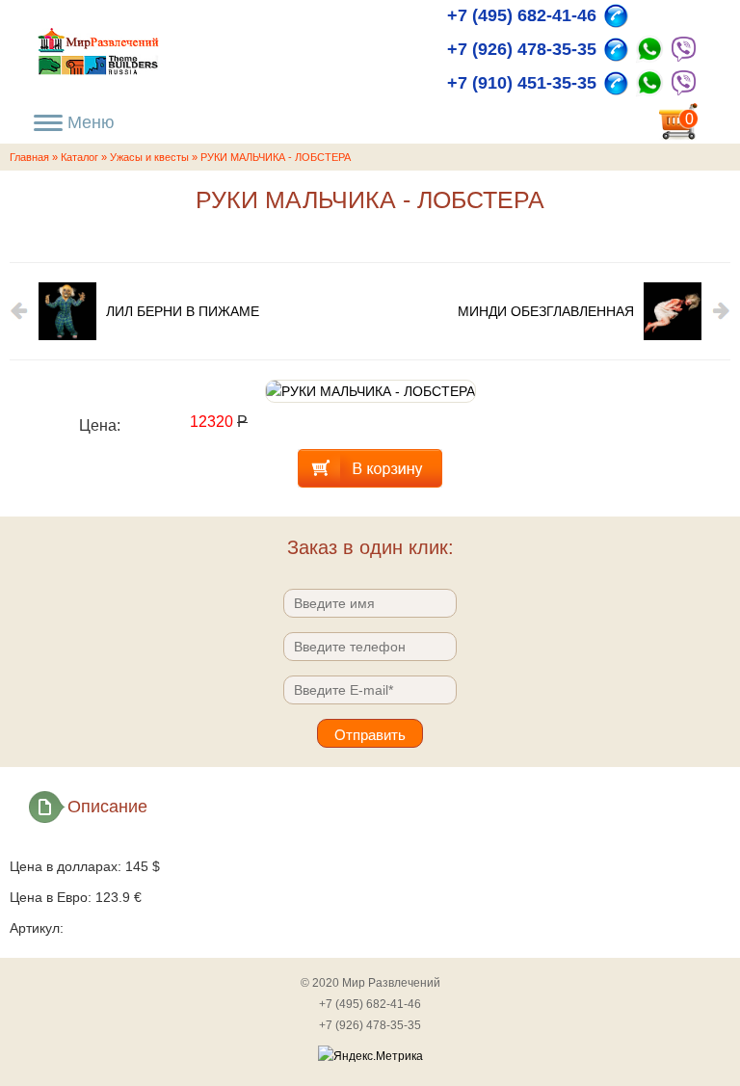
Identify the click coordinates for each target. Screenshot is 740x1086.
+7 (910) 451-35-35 (521, 83)
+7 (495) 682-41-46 (521, 15)
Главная (29, 157)
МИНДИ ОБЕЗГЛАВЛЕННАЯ (546, 311)
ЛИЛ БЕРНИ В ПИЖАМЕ (182, 311)
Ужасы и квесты (149, 157)
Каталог (79, 157)
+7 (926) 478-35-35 (521, 49)
